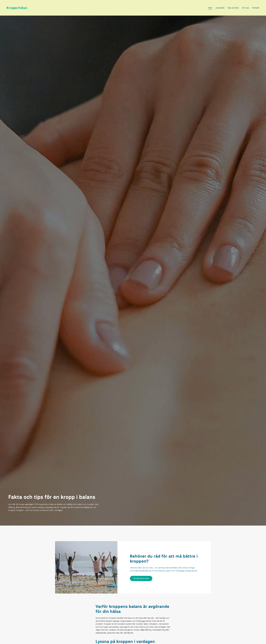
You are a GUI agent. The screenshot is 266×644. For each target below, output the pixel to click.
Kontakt (255, 7)
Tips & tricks (233, 7)
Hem (210, 7)
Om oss (245, 7)
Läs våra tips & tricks (141, 578)
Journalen (219, 7)
